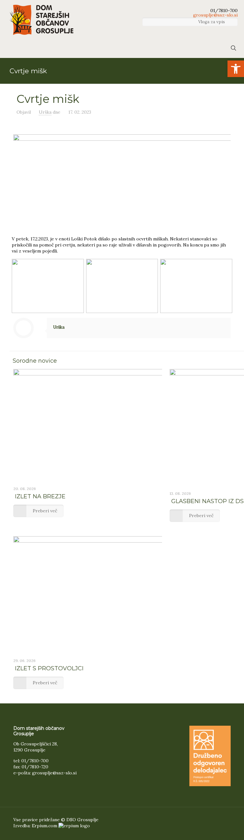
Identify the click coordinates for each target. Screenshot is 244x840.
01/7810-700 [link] (223, 11)
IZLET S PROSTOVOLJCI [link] (49, 668)
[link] (235, 69)
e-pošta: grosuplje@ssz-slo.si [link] (45, 773)
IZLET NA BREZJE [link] (40, 496)
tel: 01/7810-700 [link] (31, 761)
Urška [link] (45, 112)
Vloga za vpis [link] (212, 22)
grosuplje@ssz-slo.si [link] (215, 15)
